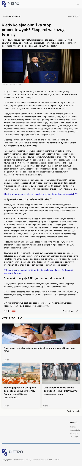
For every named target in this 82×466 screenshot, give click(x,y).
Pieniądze (74, 433)
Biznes (73, 427)
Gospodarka (75, 430)
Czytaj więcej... (73, 411)
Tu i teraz (74, 437)
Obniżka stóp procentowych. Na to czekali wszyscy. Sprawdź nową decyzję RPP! (40, 194)
